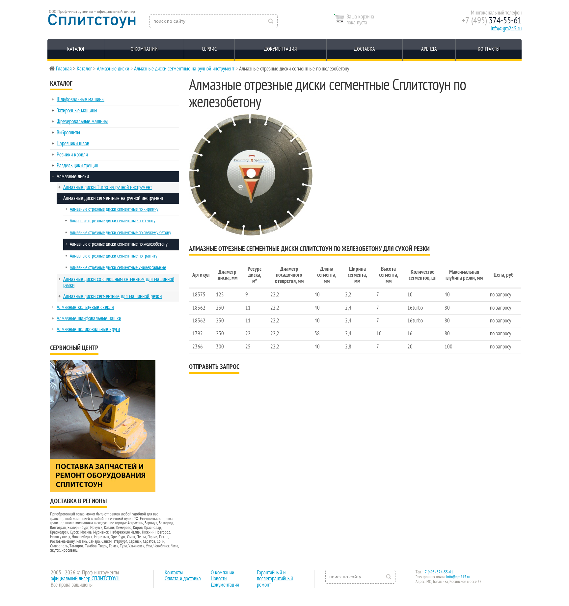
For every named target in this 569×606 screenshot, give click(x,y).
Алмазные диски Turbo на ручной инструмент (107, 187)
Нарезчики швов (73, 143)
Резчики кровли (72, 155)
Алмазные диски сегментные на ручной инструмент (184, 69)
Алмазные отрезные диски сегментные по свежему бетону (120, 232)
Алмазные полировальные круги (88, 329)
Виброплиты (68, 132)
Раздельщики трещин (77, 165)
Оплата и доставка (183, 578)
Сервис (209, 49)
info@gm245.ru (506, 28)
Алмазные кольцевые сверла (85, 307)
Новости (219, 578)
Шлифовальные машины (80, 99)
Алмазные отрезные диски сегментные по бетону (112, 221)
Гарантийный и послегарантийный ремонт (275, 578)
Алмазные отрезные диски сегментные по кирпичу (114, 209)
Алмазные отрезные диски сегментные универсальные (118, 267)
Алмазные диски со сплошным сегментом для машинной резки (118, 282)
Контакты (489, 49)
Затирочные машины (77, 110)
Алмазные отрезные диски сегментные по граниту (113, 256)
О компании (144, 49)
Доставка (364, 49)
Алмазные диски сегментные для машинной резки (112, 296)
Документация (280, 49)
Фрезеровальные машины (82, 121)
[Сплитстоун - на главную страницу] (91, 19)
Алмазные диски (113, 69)
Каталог (76, 49)
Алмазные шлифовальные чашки (89, 318)
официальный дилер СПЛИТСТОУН (85, 578)
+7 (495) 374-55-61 (438, 572)
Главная (64, 69)
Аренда (429, 49)
